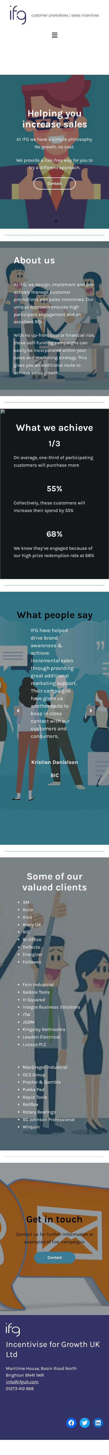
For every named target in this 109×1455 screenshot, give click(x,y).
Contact (55, 183)
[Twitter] (85, 1423)
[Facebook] (71, 1423)
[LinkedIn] (98, 1423)
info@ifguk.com (22, 1381)
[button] (54, 35)
